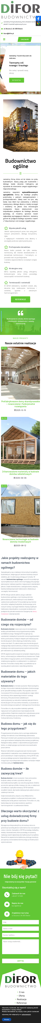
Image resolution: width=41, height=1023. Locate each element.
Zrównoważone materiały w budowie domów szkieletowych (20, 473)
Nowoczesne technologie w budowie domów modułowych (21, 540)
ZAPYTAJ (20, 961)
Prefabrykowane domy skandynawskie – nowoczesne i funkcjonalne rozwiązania (20, 404)
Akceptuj (6, 1019)
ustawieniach (26, 1014)
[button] (25, 39)
